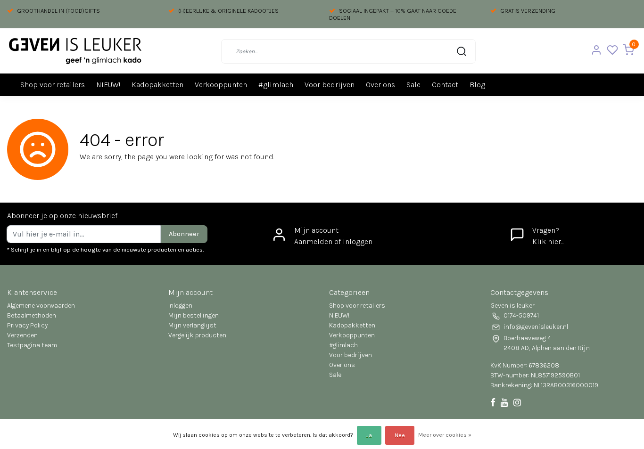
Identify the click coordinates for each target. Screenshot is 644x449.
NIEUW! (108, 84)
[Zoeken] (461, 51)
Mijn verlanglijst (192, 325)
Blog (477, 84)
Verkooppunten (221, 84)
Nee (400, 435)
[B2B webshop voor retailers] (75, 51)
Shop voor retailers (52, 84)
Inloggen (180, 306)
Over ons (380, 84)
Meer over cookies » (444, 435)
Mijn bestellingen (193, 315)
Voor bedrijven (330, 84)
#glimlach (275, 84)
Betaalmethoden (31, 315)
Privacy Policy (27, 325)
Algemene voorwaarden (41, 306)
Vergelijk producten (197, 335)
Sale (413, 84)
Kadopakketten (157, 84)
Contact (445, 84)
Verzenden (22, 335)
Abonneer (184, 234)
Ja (369, 435)
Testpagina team (32, 345)
